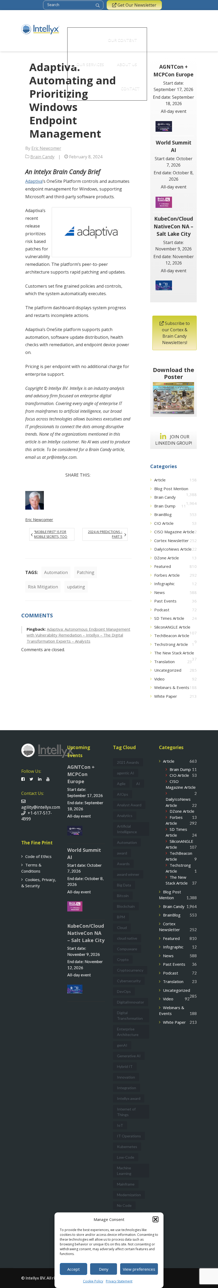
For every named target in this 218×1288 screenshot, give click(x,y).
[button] (155, 1219)
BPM (121, 917)
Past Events (165, 601)
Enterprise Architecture (128, 1032)
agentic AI (125, 773)
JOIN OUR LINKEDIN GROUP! (173, 440)
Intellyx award (128, 1098)
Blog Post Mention (171, 488)
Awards (123, 863)
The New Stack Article (174, 652)
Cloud (122, 927)
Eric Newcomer (46, 148)
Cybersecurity (129, 981)
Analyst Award (129, 805)
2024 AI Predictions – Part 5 (105, 534)
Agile (121, 783)
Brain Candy (42, 157)
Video (159, 679)
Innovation (126, 1077)
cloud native (127, 938)
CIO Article (164, 523)
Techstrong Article (171, 644)
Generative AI (129, 1056)
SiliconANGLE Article (172, 627)
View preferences (139, 1269)
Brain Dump (164, 506)
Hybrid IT (125, 1066)
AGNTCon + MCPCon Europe (173, 70)
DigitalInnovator (130, 1002)
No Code (124, 1205)
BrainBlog (163, 514)
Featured (162, 566)
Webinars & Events (171, 687)
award (122, 853)
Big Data (124, 885)
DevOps (124, 991)
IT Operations (129, 1136)
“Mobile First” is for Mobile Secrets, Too (50, 534)
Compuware (127, 949)
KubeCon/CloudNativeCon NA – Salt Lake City (173, 226)
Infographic (164, 583)
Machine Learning (124, 1171)
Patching (85, 572)
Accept (73, 1269)
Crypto (123, 959)
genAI (122, 1045)
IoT (120, 1125)
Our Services (90, 64)
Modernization (129, 1194)
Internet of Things (126, 1112)
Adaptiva (34, 181)
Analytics (124, 815)
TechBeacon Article (171, 635)
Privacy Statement (119, 1281)
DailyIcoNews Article (173, 549)
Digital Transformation (130, 1015)
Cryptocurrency (130, 970)
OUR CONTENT (122, 40)
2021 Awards (128, 762)
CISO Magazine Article (174, 531)
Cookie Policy (93, 1281)
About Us (127, 64)
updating (76, 587)
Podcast (161, 609)
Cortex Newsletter (171, 540)
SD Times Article (169, 618)
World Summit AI (173, 146)
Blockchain (126, 906)
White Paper (165, 696)
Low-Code (125, 1157)
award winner (128, 874)
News (159, 592)
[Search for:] (70, 4)
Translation (164, 661)
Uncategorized (167, 670)
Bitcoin (123, 895)
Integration (126, 1087)
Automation (56, 572)
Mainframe (126, 1184)
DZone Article (166, 557)
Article (160, 479)
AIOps (122, 794)
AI (138, 783)
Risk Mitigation (43, 587)
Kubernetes (127, 1146)
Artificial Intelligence (127, 829)
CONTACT (130, 88)
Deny (103, 1269)
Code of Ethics (38, 856)
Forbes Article (167, 575)
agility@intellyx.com (40, 804)
